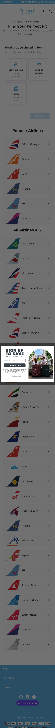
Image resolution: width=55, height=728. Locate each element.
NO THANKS (14, 378)
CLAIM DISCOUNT (15, 365)
